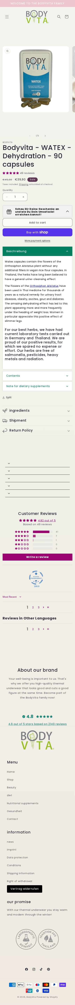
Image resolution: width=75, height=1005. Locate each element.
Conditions (14, 865)
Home (11, 772)
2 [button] (33, 607)
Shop (10, 779)
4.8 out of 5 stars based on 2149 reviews (37, 724)
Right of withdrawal (19, 881)
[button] (7, 17)
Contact (12, 819)
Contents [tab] (13, 376)
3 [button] (39, 607)
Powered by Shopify (47, 997)
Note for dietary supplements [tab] (28, 386)
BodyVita (31, 997)
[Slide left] (30, 136)
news (10, 842)
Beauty (11, 787)
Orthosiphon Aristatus (44, 286)
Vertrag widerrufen (24, 889)
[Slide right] (45, 136)
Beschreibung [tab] (16, 251)
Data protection (17, 857)
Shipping (23, 184)
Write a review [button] (37, 557)
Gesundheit (14, 811)
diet (9, 795)
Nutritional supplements (23, 803)
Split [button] (9, 397)
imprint (11, 849)
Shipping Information (21, 873)
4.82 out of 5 (47, 520)
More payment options (37, 240)
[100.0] (36, 578)
